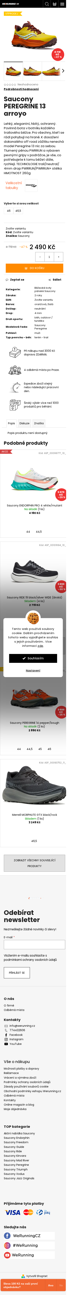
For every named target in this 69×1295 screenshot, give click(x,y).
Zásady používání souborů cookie (26, 1086)
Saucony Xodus (14, 1174)
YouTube (16, 1044)
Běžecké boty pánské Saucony (44, 289)
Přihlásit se (17, 973)
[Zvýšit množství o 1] (58, 257)
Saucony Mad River (16, 1160)
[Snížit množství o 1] (40, 257)
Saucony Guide (14, 1147)
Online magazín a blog (19, 1105)
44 (28, 532)
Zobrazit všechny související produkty (34, 863)
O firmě (9, 1005)
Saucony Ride (13, 1151)
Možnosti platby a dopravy (21, 1069)
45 (40, 749)
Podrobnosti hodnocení (21, 89)
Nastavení (33, 670)
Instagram (16, 1039)
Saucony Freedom (16, 1142)
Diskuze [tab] (25, 423)
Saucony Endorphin (17, 1138)
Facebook (16, 1035)
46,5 (34, 841)
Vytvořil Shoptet (37, 1276)
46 (49, 749)
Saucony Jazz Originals (19, 1178)
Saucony (24, 236)
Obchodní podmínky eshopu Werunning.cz (32, 1091)
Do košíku (37, 268)
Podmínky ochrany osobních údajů (27, 1082)
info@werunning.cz (22, 1026)
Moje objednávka (15, 1109)
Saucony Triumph (16, 1169)
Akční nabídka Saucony (19, 1133)
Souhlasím (36, 658)
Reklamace (11, 1073)
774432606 (17, 1030)
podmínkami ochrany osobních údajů (30, 960)
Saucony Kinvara (15, 1156)
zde (40, 646)
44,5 (39, 532)
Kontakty (10, 1100)
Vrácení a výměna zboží (20, 1078)
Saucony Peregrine (16, 1165)
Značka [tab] (39, 423)
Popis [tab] (11, 423)
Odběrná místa (14, 1010)
